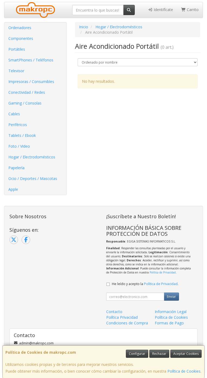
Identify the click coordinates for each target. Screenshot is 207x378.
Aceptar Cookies (186, 353)
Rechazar (159, 353)
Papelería (16, 167)
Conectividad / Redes (26, 92)
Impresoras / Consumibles (31, 81)
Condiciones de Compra (127, 322)
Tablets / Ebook (22, 135)
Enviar (171, 296)
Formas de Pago (169, 322)
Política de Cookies (184, 371)
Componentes (20, 38)
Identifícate (163, 9)
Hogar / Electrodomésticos (31, 156)
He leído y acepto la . (145, 284)
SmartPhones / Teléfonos (30, 60)
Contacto (114, 311)
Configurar (137, 353)
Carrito (192, 9)
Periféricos (17, 124)
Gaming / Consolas (25, 103)
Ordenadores (19, 27)
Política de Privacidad (163, 272)
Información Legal (171, 311)
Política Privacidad (122, 317)
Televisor (16, 70)
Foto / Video (19, 146)
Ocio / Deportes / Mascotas (32, 178)
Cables (14, 113)
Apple (13, 189)
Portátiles (16, 49)
